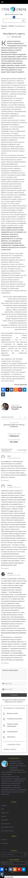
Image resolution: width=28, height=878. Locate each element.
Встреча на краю (12, 713)
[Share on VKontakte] (12, 390)
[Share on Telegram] (24, 390)
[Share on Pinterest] (20, 390)
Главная (4, 26)
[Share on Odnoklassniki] (16, 390)
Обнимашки (11, 737)
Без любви (14, 441)
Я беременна (14, 435)
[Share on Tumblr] (3, 394)
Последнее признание (14, 718)
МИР (2, 809)
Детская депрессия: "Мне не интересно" (14, 425)
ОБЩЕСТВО (5, 813)
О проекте (4, 843)
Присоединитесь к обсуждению (7, 450)
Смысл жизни (5, 823)
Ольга (9, 456)
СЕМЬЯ (11, 26)
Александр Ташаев (16, 37)
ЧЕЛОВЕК (4, 820)
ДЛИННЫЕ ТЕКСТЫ (7, 827)
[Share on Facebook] (3, 390)
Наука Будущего (12, 731)
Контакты (4, 839)
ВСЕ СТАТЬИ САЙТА (7, 831)
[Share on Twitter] (7, 390)
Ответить (6, 480)
